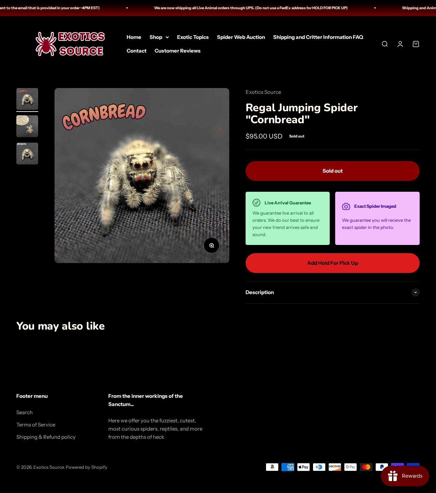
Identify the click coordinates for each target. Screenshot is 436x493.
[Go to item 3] (27, 154)
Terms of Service (35, 424)
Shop (156, 36)
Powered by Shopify (86, 467)
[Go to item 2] (27, 127)
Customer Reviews (178, 50)
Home (134, 36)
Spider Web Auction (241, 36)
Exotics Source (263, 92)
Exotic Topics (193, 36)
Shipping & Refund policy (46, 437)
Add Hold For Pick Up (332, 263)
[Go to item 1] (27, 100)
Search (24, 412)
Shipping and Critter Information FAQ (318, 36)
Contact (136, 50)
